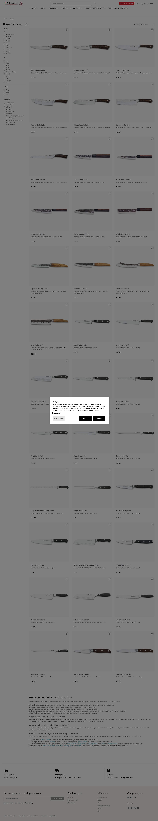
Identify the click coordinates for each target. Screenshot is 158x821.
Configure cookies (58, 418)
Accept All (85, 418)
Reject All (99, 418)
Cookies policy (56, 413)
